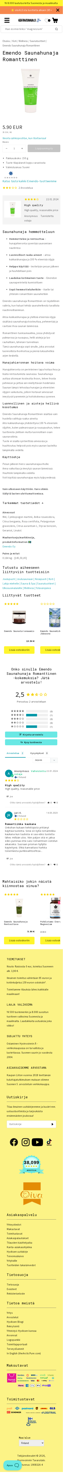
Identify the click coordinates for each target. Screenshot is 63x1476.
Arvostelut (12, 1317)
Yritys (10, 1312)
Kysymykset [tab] (37, 753)
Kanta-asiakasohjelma (19, 1247)
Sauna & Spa (28, 583)
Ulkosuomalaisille (12, 588)
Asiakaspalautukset (18, 1238)
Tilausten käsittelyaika (19, 1242)
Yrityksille (12, 1260)
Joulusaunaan (25, 579)
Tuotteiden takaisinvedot (21, 1265)
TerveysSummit (15, 1348)
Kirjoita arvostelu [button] (33, 734)
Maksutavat (13, 1229)
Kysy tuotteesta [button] (33, 742)
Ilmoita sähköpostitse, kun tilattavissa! (24, 138)
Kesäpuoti (41, 579)
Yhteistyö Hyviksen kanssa (22, 1330)
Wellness (23, 41)
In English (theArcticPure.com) (24, 1353)
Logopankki (13, 1339)
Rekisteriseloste (16, 1293)
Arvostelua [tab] (13, 753)
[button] (55, 20)
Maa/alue (24, 1437)
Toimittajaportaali (17, 1344)
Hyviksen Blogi (15, 1321)
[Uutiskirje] (52, 1124)
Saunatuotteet (37, 41)
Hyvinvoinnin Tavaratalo (31, 1460)
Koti (14, 41)
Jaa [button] (11, 796)
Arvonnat (12, 1335)
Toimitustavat (14, 1233)
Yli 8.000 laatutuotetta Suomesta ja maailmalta (28, 3)
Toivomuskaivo (15, 1256)
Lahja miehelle (11, 583)
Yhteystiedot (14, 1224)
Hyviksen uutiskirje (17, 1251)
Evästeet (12, 1289)
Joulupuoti (9, 579)
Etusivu (6, 41)
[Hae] (56, 29)
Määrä (6, 142)
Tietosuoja (13, 1284)
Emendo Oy (9, 546)
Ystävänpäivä (43, 588)
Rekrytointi (13, 1326)
